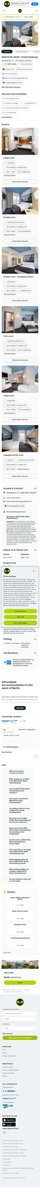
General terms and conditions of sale (12, 1143)
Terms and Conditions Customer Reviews (14, 1156)
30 (35, 44)
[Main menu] (3, 10)
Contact (4, 1053)
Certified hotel (9, 69)
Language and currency (10, 1009)
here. (29, 599)
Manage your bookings (9, 1056)
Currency (5, 1024)
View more (20, 708)
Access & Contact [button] (13, 488)
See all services (7, 117)
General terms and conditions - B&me (13, 1153)
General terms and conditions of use (12, 1140)
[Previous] (4, 757)
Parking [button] (7, 639)
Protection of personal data (10, 1146)
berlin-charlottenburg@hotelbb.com (16, 78)
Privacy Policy (14, 605)
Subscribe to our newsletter (20, 1038)
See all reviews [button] (6, 752)
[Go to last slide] (4, 141)
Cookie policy (6, 1159)
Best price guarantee (25, 69)
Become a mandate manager (10, 1070)
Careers (4, 1076)
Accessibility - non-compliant (10, 1173)
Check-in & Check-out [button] (15, 549)
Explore (20, 982)
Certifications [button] (10, 653)
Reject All (20, 617)
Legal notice (6, 1165)
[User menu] (36, 10)
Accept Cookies (20, 611)
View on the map (26, 64)
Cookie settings (6, 1162)
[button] (19, 738)
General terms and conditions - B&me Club (14, 1149)
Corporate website (7, 1067)
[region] (20, 597)
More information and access (11, 87)
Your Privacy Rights (20, 623)
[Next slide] (36, 141)
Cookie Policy (23, 605)
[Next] (36, 757)
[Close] (2, 4)
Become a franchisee (8, 1073)
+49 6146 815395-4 (11, 74)
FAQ (3, 1050)
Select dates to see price (20, 182)
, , (17, 60)
